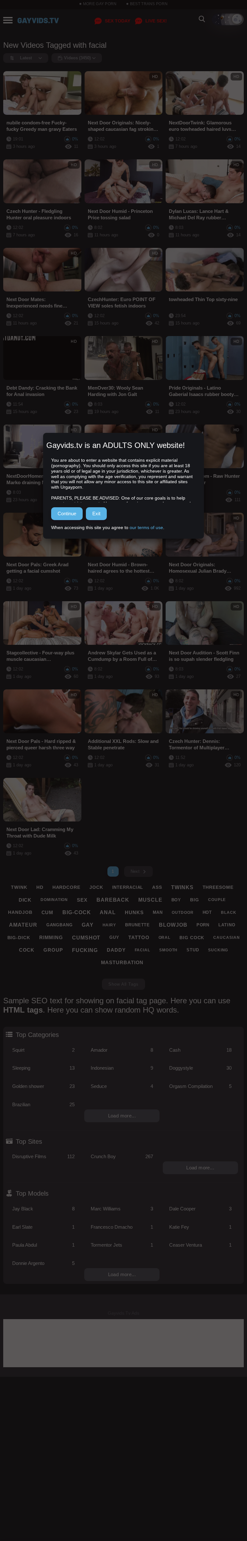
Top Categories (37, 1034)
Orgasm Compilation (200, 1086)
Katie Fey (200, 1227)
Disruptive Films (43, 1156)
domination (54, 899)
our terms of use (146, 527)
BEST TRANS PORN (149, 4)
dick (25, 900)
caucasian (226, 937)
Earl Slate (43, 1227)
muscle (150, 900)
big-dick (18, 937)
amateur (23, 925)
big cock (191, 937)
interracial (127, 887)
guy (114, 937)
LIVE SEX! (156, 20)
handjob (20, 912)
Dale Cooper (200, 1208)
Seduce (122, 1086)
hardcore (66, 887)
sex (82, 900)
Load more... (122, 1115)
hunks (134, 912)
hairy (109, 925)
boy (176, 899)
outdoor (182, 912)
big (194, 899)
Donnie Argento (43, 1263)
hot (207, 912)
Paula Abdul (43, 1245)
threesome (218, 887)
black (228, 912)
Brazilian (43, 1104)
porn (203, 924)
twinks (182, 887)
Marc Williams (122, 1208)
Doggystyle (200, 1068)
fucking (85, 950)
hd (39, 887)
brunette (137, 924)
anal (108, 912)
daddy (116, 950)
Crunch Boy (122, 1156)
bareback (112, 900)
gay (88, 925)
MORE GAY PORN (100, 4)
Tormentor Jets (122, 1245)
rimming (51, 937)
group (53, 950)
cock (27, 950)
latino (226, 924)
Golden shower (43, 1086)
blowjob (173, 925)
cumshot (86, 937)
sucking (218, 950)
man (158, 912)
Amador (122, 1050)
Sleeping (43, 1068)
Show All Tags (123, 984)
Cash (200, 1050)
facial (142, 950)
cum (47, 912)
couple (217, 899)
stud (193, 949)
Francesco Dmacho (122, 1227)
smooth (168, 950)
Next (135, 871)
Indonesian (122, 1068)
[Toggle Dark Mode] (228, 19)
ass (157, 887)
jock (96, 887)
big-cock (76, 912)
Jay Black (43, 1208)
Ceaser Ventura (200, 1245)
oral (165, 937)
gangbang (59, 924)
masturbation (122, 962)
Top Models (32, 1193)
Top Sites (29, 1141)
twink (19, 887)
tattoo (138, 937)
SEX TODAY (117, 20)
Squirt (43, 1050)
